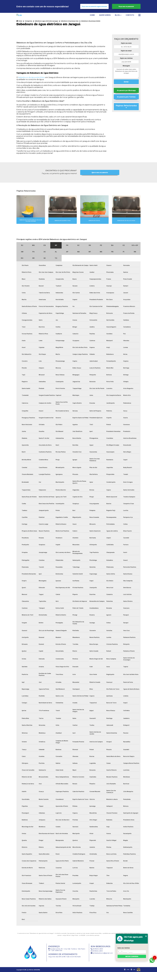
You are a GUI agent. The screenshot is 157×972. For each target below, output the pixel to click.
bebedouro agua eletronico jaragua (46, 21)
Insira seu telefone (123, 948)
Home (92, 15)
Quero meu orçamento (100, 172)
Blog (117, 15)
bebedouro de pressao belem (90, 21)
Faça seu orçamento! (126, 6)
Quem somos (105, 15)
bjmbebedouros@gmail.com (102, 953)
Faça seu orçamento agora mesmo (94, 6)
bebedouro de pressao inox (70, 21)
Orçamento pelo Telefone (126, 97)
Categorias (28, 21)
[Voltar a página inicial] (22, 15)
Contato (130, 15)
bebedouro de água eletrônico (31, 77)
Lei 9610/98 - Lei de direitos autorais (89, 935)
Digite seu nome (126, 43)
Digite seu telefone (126, 58)
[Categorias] (139, 15)
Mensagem (126, 66)
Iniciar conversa (131, 956)
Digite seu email (126, 50)
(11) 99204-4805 (97, 949)
